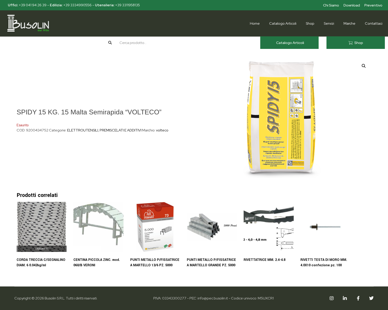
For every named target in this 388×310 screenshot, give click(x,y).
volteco (162, 130)
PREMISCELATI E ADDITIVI (120, 130)
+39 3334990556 (77, 5)
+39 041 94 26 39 (32, 5)
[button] (364, 66)
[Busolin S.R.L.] (28, 23)
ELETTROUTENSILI (82, 130)
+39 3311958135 (127, 5)
